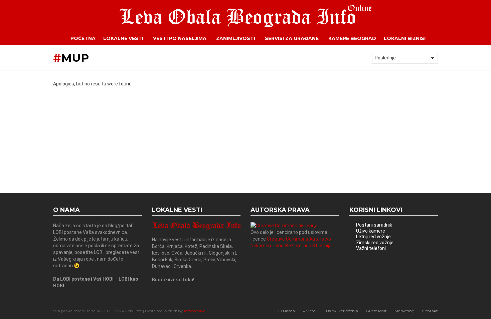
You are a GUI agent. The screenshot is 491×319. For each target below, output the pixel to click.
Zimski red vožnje (374, 242)
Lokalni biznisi (405, 38)
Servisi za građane (292, 38)
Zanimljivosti (235, 38)
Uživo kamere (370, 231)
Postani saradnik (374, 225)
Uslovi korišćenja (342, 310)
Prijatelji (310, 310)
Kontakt (430, 310)
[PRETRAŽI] (443, 38)
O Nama (286, 310)
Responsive (194, 310)
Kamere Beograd (352, 38)
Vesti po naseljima (179, 38)
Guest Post (376, 310)
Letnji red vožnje (373, 236)
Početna (83, 38)
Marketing (404, 310)
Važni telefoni (371, 248)
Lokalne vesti (123, 38)
